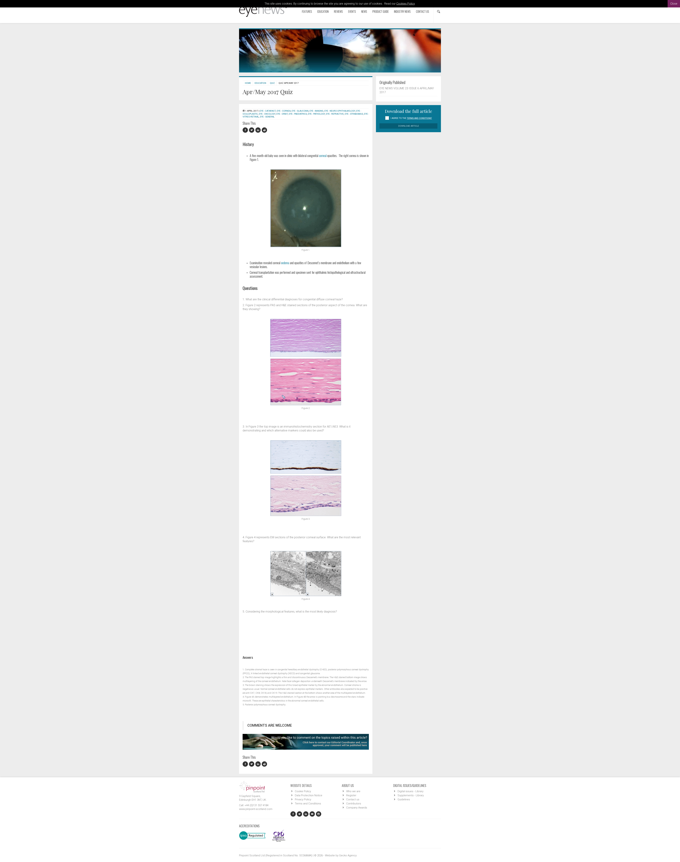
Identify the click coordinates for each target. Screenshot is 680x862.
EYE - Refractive (335, 114)
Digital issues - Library (410, 791)
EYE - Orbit (282, 114)
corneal (323, 155)
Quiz (272, 83)
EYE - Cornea (284, 111)
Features (307, 11)
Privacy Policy (303, 799)
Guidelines (404, 799)
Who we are (353, 791)
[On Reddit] (264, 130)
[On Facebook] (246, 130)
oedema (285, 262)
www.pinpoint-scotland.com (255, 809)
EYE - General (267, 117)
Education (323, 11)
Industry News (402, 11)
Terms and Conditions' (419, 118)
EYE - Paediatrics (298, 114)
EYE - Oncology (267, 114)
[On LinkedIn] (258, 130)
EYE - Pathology (316, 114)
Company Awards (356, 807)
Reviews (338, 11)
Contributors (353, 803)
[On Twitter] (252, 130)
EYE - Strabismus (354, 114)
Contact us (422, 11)
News (364, 11)
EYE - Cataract (268, 111)
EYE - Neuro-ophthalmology (339, 111)
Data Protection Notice (308, 795)
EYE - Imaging (316, 111)
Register (351, 795)
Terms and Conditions (308, 803)
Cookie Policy (303, 791)
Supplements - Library (411, 795)
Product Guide (380, 11)
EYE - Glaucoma (300, 111)
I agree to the (411, 118)
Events (352, 11)
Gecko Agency (348, 855)
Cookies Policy (405, 3)
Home (248, 83)
